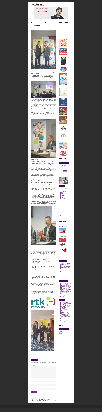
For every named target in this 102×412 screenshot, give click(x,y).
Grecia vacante (62, 223)
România (39, 354)
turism (32, 356)
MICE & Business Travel (34, 354)
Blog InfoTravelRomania (64, 302)
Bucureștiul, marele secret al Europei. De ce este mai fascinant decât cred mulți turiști (65, 276)
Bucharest (62, 192)
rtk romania (52, 355)
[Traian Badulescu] (59, 332)
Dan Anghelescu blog (63, 308)
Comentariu (33, 365)
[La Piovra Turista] (62, 241)
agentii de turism (36, 355)
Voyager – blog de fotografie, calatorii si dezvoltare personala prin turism (65, 321)
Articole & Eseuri (43, 353)
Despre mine (62, 196)
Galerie (32, 28)
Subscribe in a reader (63, 160)
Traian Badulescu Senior (64, 216)
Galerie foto (62, 202)
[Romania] (63, 139)
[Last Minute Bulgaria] (63, 175)
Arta (61, 190)
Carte (61, 194)
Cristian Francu (63, 307)
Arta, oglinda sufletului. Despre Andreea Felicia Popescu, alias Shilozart (65, 285)
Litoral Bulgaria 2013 (63, 311)
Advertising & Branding (37, 353)
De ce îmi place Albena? (67, 283)
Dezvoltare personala (63, 197)
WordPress (45, 406)
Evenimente (51, 353)
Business (48, 353)
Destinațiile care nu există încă (65, 266)
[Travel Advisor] (62, 246)
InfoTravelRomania (63, 204)
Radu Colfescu (41, 355)
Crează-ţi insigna (61, 333)
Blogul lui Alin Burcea (64, 304)
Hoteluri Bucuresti (62, 226)
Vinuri (61, 218)
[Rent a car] (63, 130)
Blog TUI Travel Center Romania (65, 303)
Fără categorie (62, 201)
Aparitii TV (62, 189)
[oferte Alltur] (63, 156)
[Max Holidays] (62, 233)
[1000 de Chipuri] (63, 183)
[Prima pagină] (31, 20)
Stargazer (49, 406)
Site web (33, 387)
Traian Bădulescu (37, 4)
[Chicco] (63, 54)
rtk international (47, 355)
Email (33, 383)
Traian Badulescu (61, 331)
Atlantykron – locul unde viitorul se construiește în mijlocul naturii (65, 264)
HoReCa (55, 353)
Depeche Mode (62, 195)
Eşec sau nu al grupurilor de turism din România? (64, 295)
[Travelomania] (63, 253)
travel (55, 355)
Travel (42, 354)
